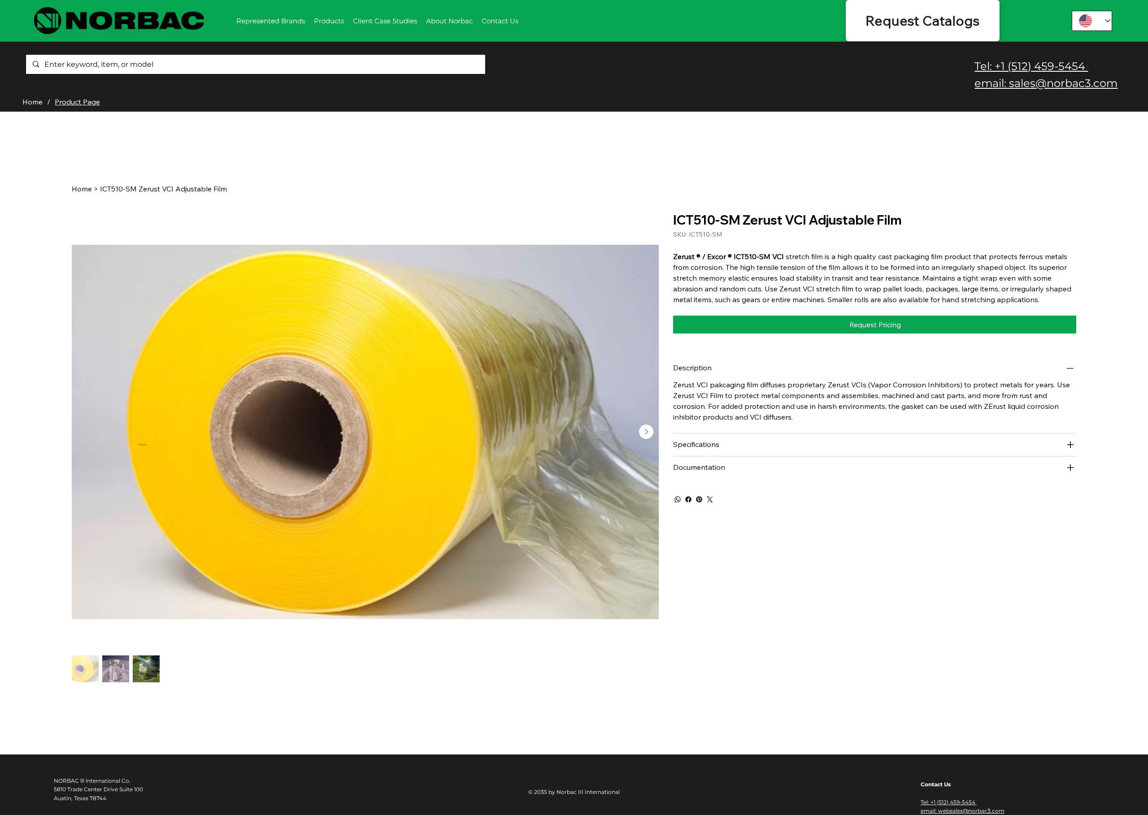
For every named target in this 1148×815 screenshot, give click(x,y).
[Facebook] (688, 499)
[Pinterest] (699, 499)
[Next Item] (646, 432)
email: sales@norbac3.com (1046, 83)
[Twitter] (709, 499)
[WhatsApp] (677, 499)
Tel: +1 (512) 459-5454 (1031, 66)
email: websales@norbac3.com (962, 810)
